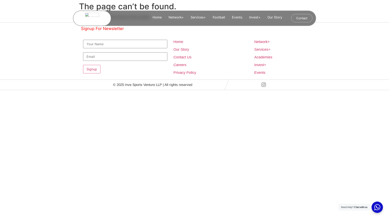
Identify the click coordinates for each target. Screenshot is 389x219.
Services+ (198, 17)
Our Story (274, 17)
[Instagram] (264, 85)
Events (237, 17)
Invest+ (255, 17)
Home (157, 17)
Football (219, 17)
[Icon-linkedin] (275, 85)
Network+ (176, 17)
